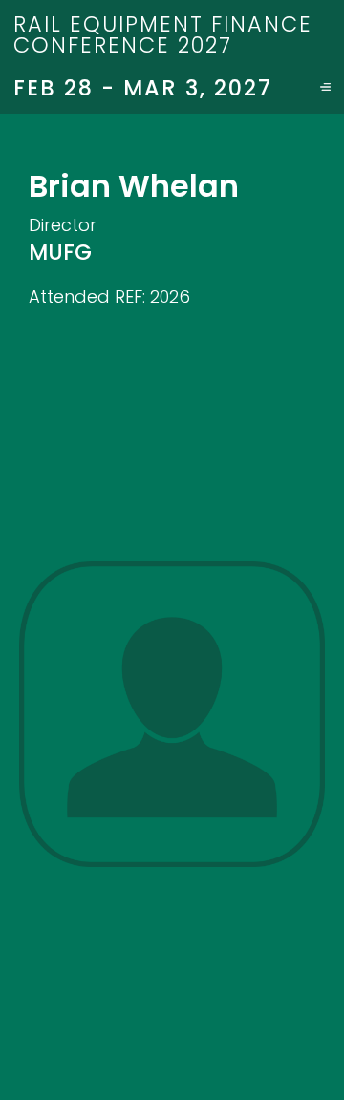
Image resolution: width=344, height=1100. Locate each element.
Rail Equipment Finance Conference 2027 (162, 34)
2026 (170, 296)
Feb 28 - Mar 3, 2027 (142, 88)
